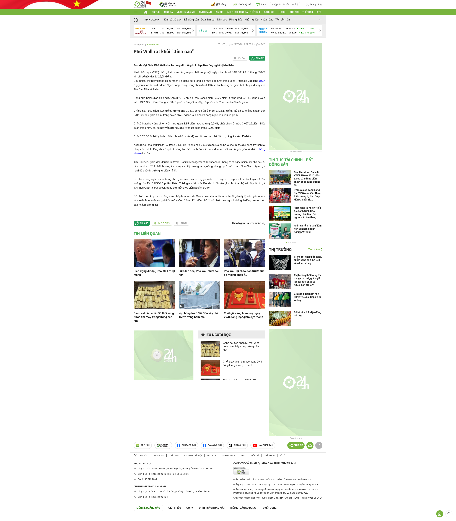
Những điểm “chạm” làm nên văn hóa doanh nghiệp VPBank (308, 228)
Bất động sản (191, 19)
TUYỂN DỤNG (269, 507)
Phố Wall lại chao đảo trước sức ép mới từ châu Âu (244, 273)
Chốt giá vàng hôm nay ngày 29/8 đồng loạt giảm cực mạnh (243, 315)
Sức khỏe (269, 12)
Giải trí (219, 12)
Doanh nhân (208, 19)
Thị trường (280, 249)
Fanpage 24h (189, 445)
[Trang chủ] (139, 19)
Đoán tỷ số (245, 4)
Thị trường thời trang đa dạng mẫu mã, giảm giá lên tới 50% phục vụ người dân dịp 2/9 (307, 280)
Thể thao (307, 12)
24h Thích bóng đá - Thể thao (243, 12)
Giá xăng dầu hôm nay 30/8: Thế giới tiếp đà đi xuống (307, 297)
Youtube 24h (266, 445)
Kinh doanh (205, 12)
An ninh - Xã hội (193, 455)
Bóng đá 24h (215, 445)
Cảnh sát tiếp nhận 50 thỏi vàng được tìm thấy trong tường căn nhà (154, 317)
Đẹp (243, 455)
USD (262, 80)
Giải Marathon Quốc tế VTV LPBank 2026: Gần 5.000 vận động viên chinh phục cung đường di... (307, 178)
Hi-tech (282, 12)
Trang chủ (139, 44)
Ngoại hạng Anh (186, 12)
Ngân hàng (267, 19)
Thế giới (294, 12)
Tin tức (156, 12)
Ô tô (319, 12)
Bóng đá (168, 12)
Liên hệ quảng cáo (148, 507)
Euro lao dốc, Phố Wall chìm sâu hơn (199, 273)
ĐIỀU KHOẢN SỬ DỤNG (243, 507)
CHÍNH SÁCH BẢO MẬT (212, 507)
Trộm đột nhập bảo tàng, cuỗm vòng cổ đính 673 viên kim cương (308, 260)
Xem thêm (314, 249)
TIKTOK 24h (240, 445)
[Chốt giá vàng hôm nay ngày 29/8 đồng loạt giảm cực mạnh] (244, 294)
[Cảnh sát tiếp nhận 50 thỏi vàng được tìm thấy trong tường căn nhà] (154, 294)
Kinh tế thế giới (172, 19)
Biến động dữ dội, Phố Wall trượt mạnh (154, 273)
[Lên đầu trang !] (448, 513)
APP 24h (145, 445)
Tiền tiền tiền (282, 19)
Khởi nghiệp (251, 19)
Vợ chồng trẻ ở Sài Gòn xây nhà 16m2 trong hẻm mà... (199, 315)
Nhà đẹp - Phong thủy (229, 19)
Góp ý (190, 507)
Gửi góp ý (164, 223)
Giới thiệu (174, 507)
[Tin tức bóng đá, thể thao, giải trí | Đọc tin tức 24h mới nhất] (142, 4)
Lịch (263, 4)
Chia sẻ (260, 58)
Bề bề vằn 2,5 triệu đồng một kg (307, 314)
